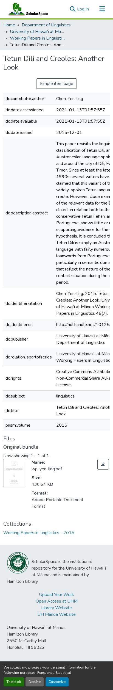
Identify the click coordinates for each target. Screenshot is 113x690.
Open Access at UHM (57, 601)
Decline (35, 681)
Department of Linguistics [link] (46, 25)
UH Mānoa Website (56, 614)
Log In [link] (83, 9)
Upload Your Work (56, 595)
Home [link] (9, 25)
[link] (103, 464)
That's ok (14, 681)
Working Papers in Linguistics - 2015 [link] (37, 38)
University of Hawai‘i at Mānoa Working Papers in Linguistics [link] (37, 32)
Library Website (56, 608)
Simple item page (56, 84)
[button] (26, 9)
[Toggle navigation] (102, 9)
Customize (57, 681)
